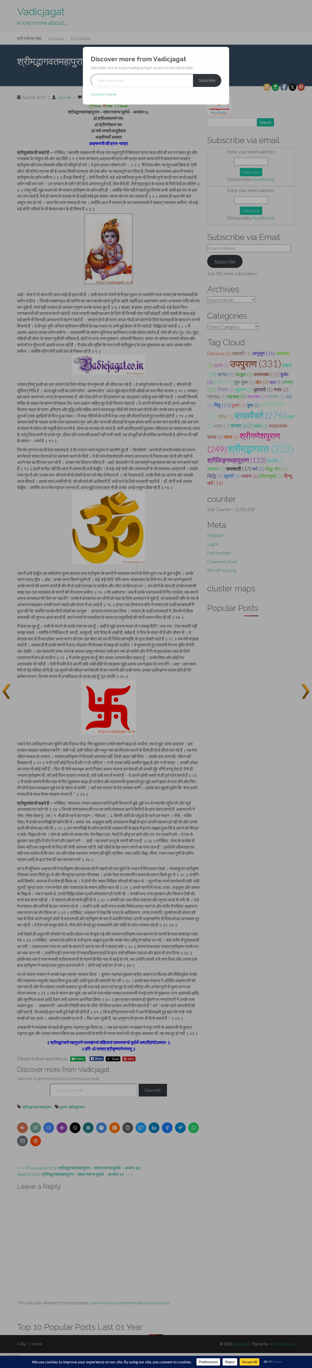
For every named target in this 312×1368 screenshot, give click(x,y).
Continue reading (103, 94)
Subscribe (207, 80)
